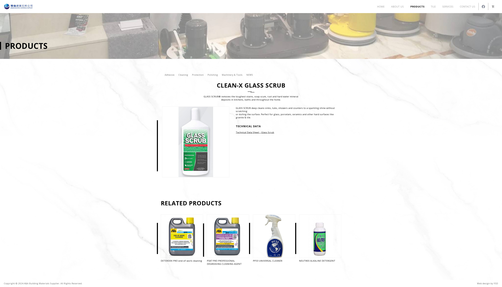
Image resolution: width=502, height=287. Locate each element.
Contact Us (467, 6)
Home (381, 6)
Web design (483, 283)
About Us (397, 6)
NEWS (249, 74)
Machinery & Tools (232, 74)
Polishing (213, 74)
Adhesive (170, 74)
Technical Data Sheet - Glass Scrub (255, 132)
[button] (417, 6)
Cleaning (183, 74)
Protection (198, 74)
